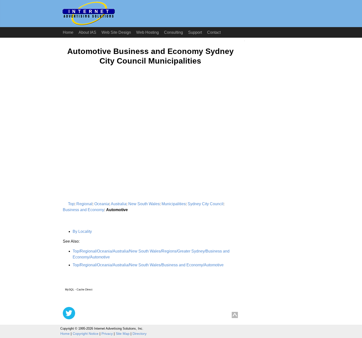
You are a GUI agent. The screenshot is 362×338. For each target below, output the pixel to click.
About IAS (87, 32)
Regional (84, 204)
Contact (214, 32)
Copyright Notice (86, 334)
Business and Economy (83, 210)
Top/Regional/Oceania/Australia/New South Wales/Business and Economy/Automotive (148, 265)
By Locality (82, 231)
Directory (139, 334)
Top (71, 204)
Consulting (173, 32)
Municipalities (174, 204)
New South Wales (144, 204)
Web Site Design (116, 32)
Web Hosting (147, 32)
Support (195, 32)
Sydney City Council (205, 204)
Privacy (107, 334)
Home (68, 32)
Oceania (101, 204)
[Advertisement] (104, 117)
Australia (118, 204)
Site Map (123, 334)
